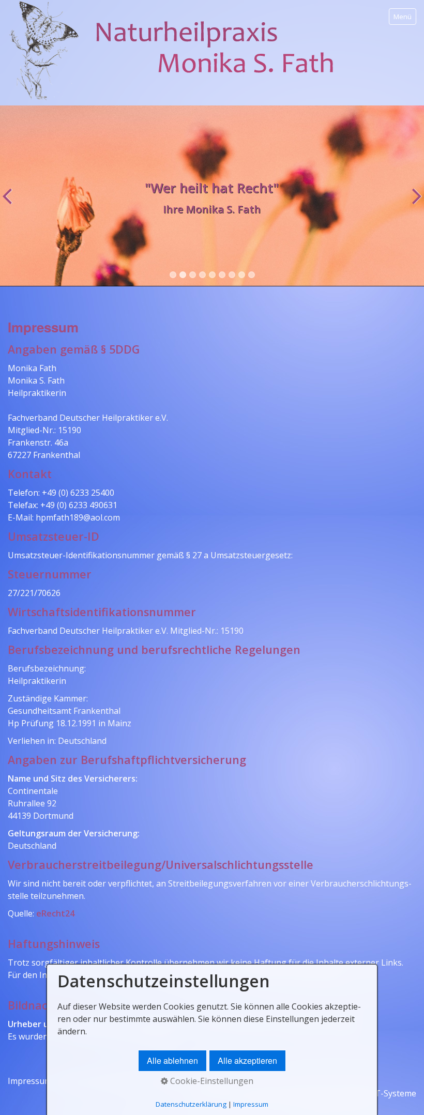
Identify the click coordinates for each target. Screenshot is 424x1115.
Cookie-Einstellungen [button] (210, 1081)
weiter (414, 203)
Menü (402, 16)
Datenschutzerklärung (191, 1104)
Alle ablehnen (172, 1060)
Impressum (30, 1081)
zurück (10, 203)
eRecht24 (55, 913)
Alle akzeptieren (247, 1060)
